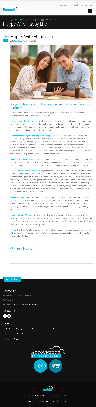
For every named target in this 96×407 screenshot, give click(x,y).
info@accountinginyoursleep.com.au (24, 304)
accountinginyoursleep (43, 395)
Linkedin (9, 316)
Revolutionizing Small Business (17, 334)
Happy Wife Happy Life (14, 339)
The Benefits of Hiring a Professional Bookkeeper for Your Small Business (33, 329)
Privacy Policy (75, 5)
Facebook (5, 316)
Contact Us (88, 5)
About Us (62, 5)
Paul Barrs (18, 41)
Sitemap (31, 401)
